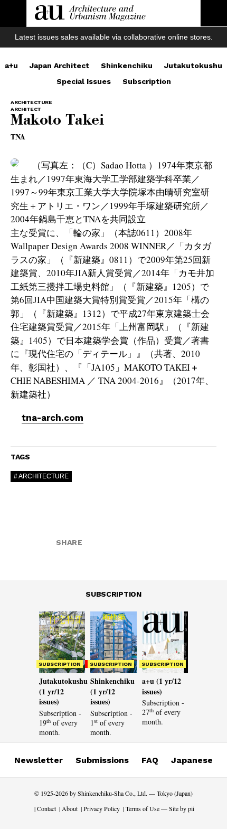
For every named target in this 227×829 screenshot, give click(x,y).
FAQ (149, 760)
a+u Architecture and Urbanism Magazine (90, 13)
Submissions (102, 760)
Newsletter (38, 760)
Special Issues (83, 81)
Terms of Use (142, 808)
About (70, 808)
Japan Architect (59, 65)
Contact (46, 808)
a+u (11, 65)
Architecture (43, 476)
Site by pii (181, 808)
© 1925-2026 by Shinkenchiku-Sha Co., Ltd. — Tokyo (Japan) (113, 793)
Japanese (192, 760)
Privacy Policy (101, 808)
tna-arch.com (52, 417)
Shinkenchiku (127, 65)
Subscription (146, 81)
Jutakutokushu (193, 65)
